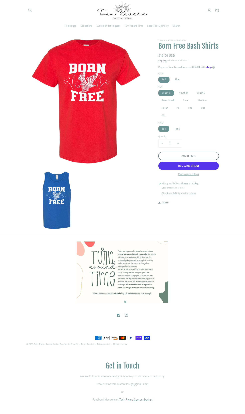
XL (178, 108)
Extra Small (168, 100)
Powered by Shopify (69, 344)
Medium (202, 100)
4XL (164, 115)
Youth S (166, 93)
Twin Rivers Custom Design (46, 344)
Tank (177, 128)
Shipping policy (120, 344)
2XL (190, 108)
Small (186, 100)
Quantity (162, 136)
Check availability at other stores (179, 193)
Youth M (183, 93)
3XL (203, 108)
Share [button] (165, 202)
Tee (164, 128)
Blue (177, 79)
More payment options (188, 174)
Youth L (201, 93)
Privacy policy (103, 344)
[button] (30, 10)
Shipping (162, 60)
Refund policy (87, 344)
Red (164, 79)
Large (165, 108)
